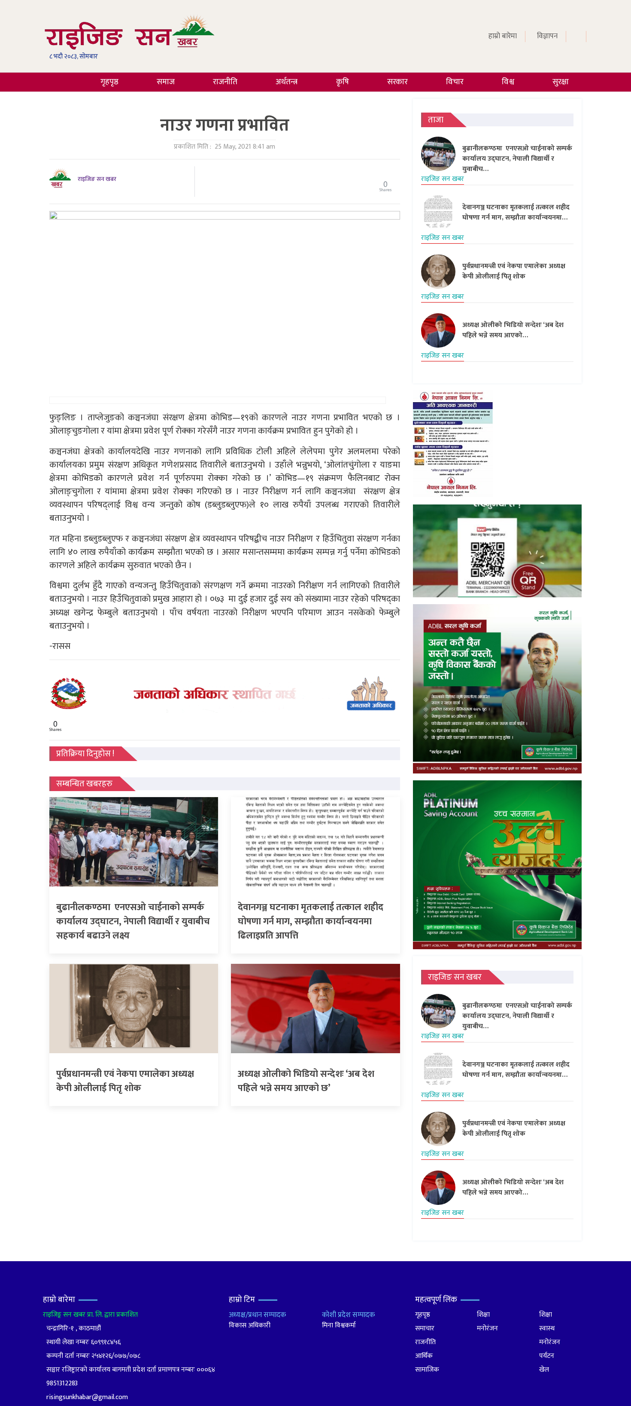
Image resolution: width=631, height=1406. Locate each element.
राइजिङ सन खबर (97, 179)
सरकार (397, 82)
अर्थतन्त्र (286, 82)
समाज (166, 82)
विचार (455, 82)
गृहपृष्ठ (109, 82)
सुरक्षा (560, 82)
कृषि (342, 82)
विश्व (508, 82)
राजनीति (225, 82)
